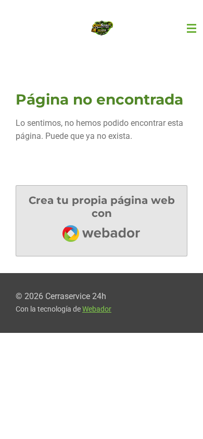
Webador (96, 309)
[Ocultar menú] (191, 28)
